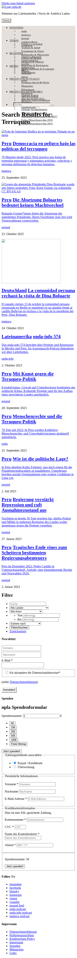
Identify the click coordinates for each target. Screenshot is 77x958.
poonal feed (16, 905)
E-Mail (7, 660)
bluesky (14, 891)
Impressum (16, 942)
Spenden (14, 946)
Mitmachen (16, 949)
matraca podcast (19, 916)
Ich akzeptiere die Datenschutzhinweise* (34, 672)
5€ (12, 723)
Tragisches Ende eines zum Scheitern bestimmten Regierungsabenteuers (34, 552)
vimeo (13, 898)
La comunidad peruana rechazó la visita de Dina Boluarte (38, 293)
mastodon (15, 884)
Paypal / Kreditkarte (30, 763)
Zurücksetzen (17, 631)
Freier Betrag (18, 743)
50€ (13, 735)
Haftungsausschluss (21, 935)
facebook (15, 887)
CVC (9, 827)
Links (13, 953)
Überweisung (26, 767)
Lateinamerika (17, 336)
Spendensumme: (12, 715)
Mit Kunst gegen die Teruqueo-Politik (28, 376)
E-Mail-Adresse (16, 798)
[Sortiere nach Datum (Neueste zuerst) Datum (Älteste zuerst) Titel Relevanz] (25, 623)
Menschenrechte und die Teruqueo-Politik (32, 419)
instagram (15, 895)
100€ (14, 739)
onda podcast (17, 909)
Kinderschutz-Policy (22, 938)
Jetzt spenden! (11, 751)
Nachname (12, 791)
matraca (6, 171)
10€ (13, 727)
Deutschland (14, 290)
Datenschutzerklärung (23, 682)
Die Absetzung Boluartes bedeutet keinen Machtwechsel (33, 202)
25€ (13, 731)
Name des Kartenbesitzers (22, 834)
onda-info (8, 358)
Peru (6, 143)
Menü (6, 20)
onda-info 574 (47, 336)
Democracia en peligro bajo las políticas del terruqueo (38, 146)
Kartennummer (15, 819)
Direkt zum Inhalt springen (18, 3)
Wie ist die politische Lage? (40, 458)
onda (5, 443)
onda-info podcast (20, 912)
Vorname (11, 784)
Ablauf (10, 845)
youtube (14, 902)
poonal (6, 227)
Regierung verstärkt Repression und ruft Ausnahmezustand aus (28, 505)
